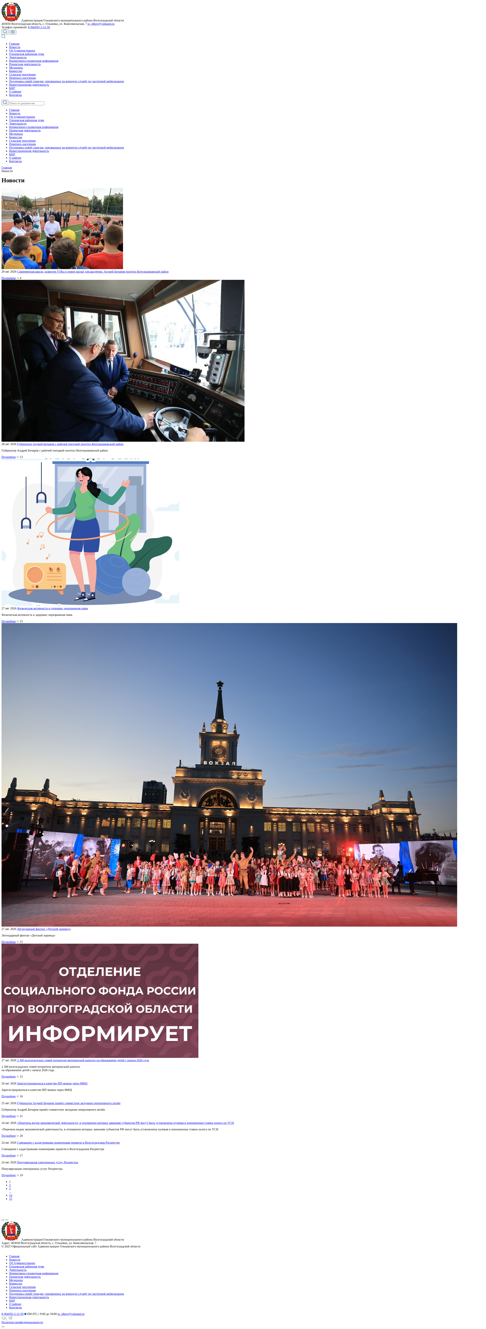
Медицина (16, 67)
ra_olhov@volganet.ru (101, 23)
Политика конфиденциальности (22, 1322)
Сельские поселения (22, 74)
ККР (12, 88)
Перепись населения (22, 77)
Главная (14, 43)
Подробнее (9, 278)
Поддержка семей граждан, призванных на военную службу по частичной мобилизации (66, 81)
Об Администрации (22, 50)
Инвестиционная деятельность (29, 84)
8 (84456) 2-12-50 (39, 27)
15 (10, 1198)
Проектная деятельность (25, 64)
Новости (14, 47)
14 (10, 1195)
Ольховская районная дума (26, 54)
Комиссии (15, 71)
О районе (15, 91)
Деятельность (18, 57)
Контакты (15, 95)
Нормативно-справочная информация (33, 60)
